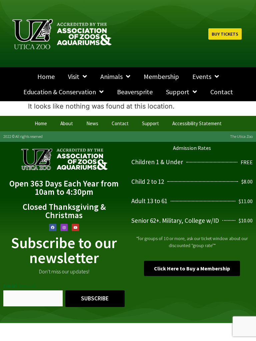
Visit (73, 76)
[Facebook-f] (52, 227)
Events (201, 76)
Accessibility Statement (197, 123)
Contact (221, 92)
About (66, 123)
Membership (161, 76)
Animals (111, 76)
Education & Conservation (59, 92)
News (92, 123)
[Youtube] (75, 227)
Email (19, 285)
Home (46, 76)
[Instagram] (64, 227)
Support (177, 92)
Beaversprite (135, 92)
